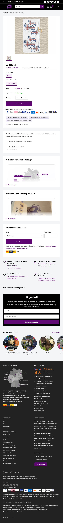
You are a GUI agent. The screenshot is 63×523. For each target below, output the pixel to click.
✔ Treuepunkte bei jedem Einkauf (43, 376)
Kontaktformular (38, 408)
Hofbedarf (37, 433)
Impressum (6, 426)
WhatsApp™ (37, 406)
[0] (51, 7)
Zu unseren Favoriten (9, 455)
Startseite (5, 12)
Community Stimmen (9, 431)
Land (7, 232)
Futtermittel (42, 438)
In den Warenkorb (19, 104)
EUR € (15, 472)
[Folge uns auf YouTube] (54, 1)
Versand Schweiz (8, 442)
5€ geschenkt (41, 464)
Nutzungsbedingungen (9, 511)
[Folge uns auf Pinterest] (51, 1)
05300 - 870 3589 (12, 266)
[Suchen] (42, 6)
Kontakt (5, 429)
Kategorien (6, 460)
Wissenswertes (7, 453)
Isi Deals (46, 436)
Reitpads (43, 433)
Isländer (36, 438)
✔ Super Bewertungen (40, 379)
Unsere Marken (51, 438)
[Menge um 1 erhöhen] (26, 97)
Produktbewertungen (9, 463)
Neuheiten (37, 440)
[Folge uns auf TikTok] (58, 1)
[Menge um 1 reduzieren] (17, 97)
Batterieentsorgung (9, 445)
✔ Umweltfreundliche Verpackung (43, 381)
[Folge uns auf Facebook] (45, 1)
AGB (4, 439)
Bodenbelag (49, 433)
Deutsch (6, 472)
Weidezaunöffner (48, 445)
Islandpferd (44, 440)
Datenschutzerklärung (9, 447)
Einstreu (51, 436)
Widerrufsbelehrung (9, 450)
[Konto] (48, 7)
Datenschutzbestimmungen (40, 509)
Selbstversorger (39, 436)
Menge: (8, 97)
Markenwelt (37, 448)
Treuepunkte (39, 456)
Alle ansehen (56, 332)
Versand (5, 437)
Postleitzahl (47, 232)
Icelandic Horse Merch (12, 67)
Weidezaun (51, 440)
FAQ (4, 421)
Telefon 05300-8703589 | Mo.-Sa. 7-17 (13, 1)
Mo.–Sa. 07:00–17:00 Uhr (14, 268)
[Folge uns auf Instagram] (48, 1)
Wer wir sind (6, 423)
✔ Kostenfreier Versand (40, 390)
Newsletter (6, 434)
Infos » (20, 401)
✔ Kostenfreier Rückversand (42, 393)
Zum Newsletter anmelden (31, 322)
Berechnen (19, 242)
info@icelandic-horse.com (41, 399)
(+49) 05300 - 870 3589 (40, 401)
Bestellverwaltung (8, 458)
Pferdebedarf (38, 443)
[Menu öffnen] (4, 6)
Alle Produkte (13, 12)
